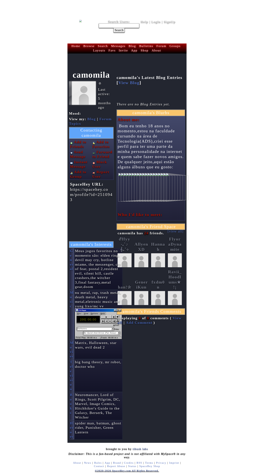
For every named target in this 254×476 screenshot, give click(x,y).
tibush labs (140, 448)
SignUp (170, 22)
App (134, 50)
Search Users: (119, 21)
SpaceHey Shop (149, 466)
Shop (144, 50)
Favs (112, 50)
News (87, 462)
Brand (117, 462)
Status (132, 466)
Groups (175, 46)
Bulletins (146, 46)
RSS (139, 462)
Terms (149, 462)
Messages (118, 46)
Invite (123, 50)
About (156, 50)
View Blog (128, 82)
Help (144, 22)
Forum (161, 46)
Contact (99, 466)
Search (119, 30)
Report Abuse (116, 466)
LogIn (156, 22)
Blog (132, 46)
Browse (89, 46)
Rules (98, 462)
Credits (129, 462)
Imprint (174, 462)
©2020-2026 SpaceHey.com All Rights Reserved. (127, 470)
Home (75, 46)
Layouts (99, 50)
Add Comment (139, 323)
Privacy (161, 462)
